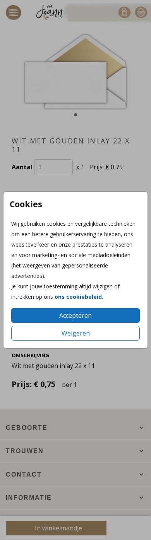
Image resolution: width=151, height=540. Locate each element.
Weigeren (76, 333)
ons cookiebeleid (78, 296)
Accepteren (75, 315)
